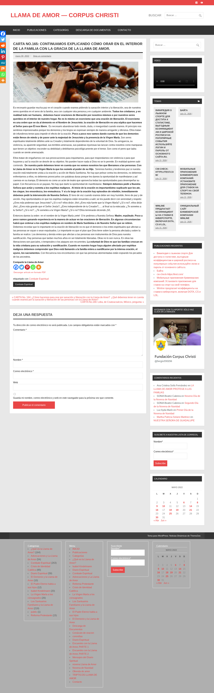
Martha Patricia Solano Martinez (173, 417)
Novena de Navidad (82, 668)
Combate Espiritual (39, 279)
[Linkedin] (3, 51)
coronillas (77, 636)
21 (190, 510)
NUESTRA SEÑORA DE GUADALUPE (174, 420)
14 (190, 506)
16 (157, 510)
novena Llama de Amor (84, 664)
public (34, 612)
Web (15, 382)
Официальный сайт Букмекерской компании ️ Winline (189, 212)
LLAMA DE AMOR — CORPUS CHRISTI (65, 15)
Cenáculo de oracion (83, 633)
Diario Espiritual (39, 573)
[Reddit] (3, 45)
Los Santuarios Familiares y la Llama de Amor (40, 605)
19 (177, 510)
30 (157, 517)
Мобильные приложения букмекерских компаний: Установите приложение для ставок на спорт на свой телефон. (189, 181)
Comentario (20, 330)
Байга (184, 110)
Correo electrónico (23, 371)
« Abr (156, 520)
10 (163, 506)
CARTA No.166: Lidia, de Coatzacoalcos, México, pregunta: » (112, 302)
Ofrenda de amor (81, 671)
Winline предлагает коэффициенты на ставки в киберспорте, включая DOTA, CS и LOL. (164, 215)
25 (170, 513)
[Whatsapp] (33, 267)
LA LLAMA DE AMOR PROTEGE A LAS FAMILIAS (174, 389)
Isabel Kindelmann (40, 591)
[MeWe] (3, 63)
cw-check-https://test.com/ (164, 172)
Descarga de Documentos (93, 30)
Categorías (61, 30)
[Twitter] (21, 267)
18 (170, 510)
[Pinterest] (27, 267)
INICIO (16, 30)
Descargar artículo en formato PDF (30, 272)
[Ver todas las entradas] (198, 101)
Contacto (124, 30)
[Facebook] (15, 267)
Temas (157, 101)
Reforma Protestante (41, 615)
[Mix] (3, 69)
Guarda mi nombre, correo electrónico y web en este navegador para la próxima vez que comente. (63, 398)
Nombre (18, 360)
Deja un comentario (42, 56)
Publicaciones (36, 30)
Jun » (163, 520)
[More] (38, 267)
